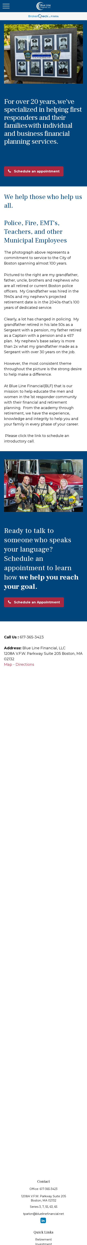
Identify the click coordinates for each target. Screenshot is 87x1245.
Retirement (43, 1239)
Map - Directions (19, 664)
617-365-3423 (48, 1189)
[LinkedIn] (43, 1220)
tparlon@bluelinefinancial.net (43, 1214)
